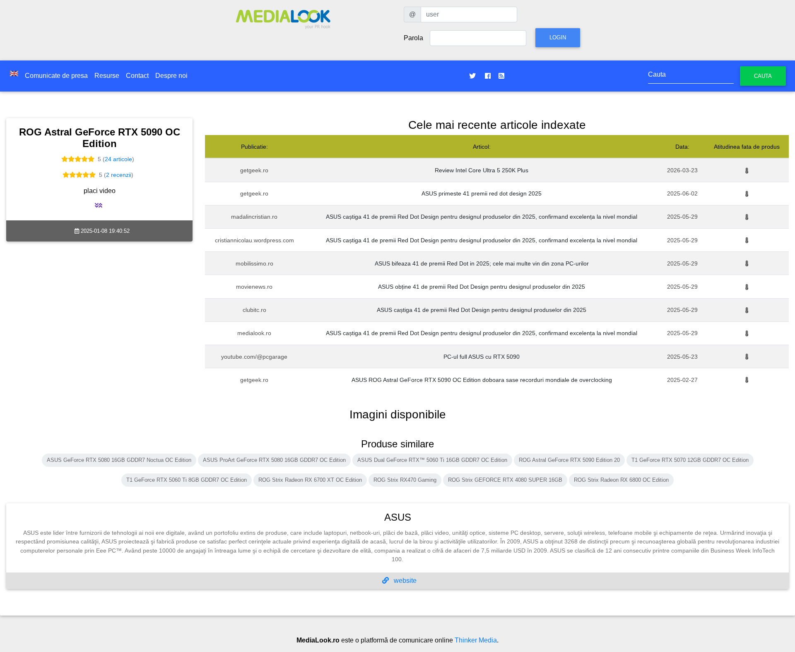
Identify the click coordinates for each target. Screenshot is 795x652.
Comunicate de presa (56, 75)
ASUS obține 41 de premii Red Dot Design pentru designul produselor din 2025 (481, 286)
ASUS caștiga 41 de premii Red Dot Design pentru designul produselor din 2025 (481, 310)
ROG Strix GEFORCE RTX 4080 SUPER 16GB (505, 480)
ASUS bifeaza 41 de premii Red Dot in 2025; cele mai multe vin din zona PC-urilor (482, 263)
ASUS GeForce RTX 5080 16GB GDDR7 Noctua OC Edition (119, 460)
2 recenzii (118, 174)
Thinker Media (476, 640)
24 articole (118, 159)
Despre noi (171, 75)
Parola (413, 37)
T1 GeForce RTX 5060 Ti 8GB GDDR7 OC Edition (186, 480)
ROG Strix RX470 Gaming (404, 480)
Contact (137, 75)
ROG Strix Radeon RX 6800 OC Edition (621, 480)
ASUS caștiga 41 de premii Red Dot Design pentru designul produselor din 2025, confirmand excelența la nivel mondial (481, 216)
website (404, 580)
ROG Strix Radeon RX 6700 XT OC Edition (310, 480)
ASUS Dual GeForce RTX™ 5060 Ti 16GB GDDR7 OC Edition (432, 460)
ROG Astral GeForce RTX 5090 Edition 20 (569, 460)
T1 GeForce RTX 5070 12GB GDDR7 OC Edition (690, 460)
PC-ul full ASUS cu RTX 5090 (481, 356)
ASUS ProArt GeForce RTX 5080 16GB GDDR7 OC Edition (274, 460)
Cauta (763, 76)
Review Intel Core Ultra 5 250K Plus (481, 170)
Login (557, 37)
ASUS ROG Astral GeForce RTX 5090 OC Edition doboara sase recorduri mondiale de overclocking (482, 380)
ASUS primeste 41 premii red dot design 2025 (482, 193)
